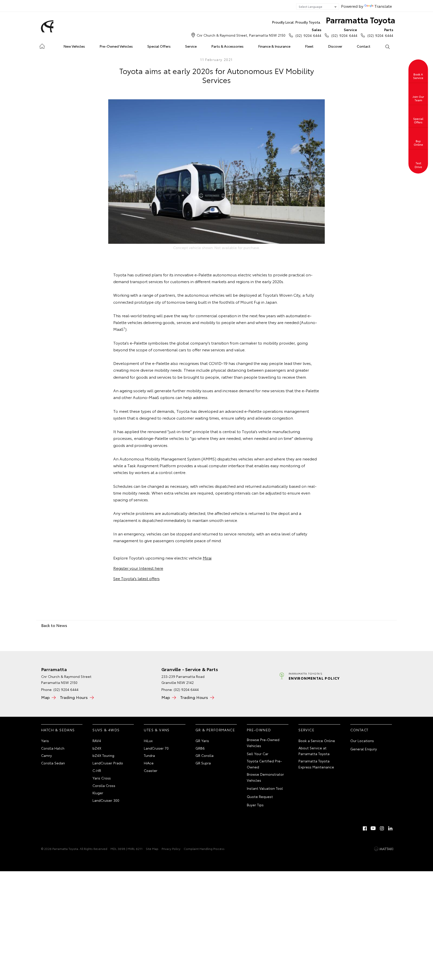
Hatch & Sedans (58, 729)
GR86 (200, 748)
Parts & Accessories (227, 46)
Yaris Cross (101, 777)
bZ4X (96, 748)
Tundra (149, 755)
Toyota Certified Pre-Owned (264, 763)
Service (191, 46)
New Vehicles (74, 46)
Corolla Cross (103, 785)
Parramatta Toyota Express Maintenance (316, 763)
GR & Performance (215, 729)
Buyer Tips (255, 804)
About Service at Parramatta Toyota (314, 750)
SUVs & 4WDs (106, 729)
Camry (46, 755)
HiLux (148, 740)
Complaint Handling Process (204, 848)
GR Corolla (204, 755)
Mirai (207, 558)
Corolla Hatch (52, 748)
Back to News (54, 625)
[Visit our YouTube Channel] (373, 828)
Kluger (97, 792)
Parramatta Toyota (333, 19)
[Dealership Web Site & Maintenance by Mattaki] (383, 849)
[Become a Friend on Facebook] (365, 828)
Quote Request (260, 796)
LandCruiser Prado (107, 762)
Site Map (152, 848)
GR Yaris (202, 740)
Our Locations (362, 740)
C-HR (96, 770)
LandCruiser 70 (156, 748)
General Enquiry (363, 748)
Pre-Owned (259, 729)
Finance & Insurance (274, 46)
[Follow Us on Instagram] (382, 828)
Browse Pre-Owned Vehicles (263, 742)
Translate (383, 6)
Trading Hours (74, 697)
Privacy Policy (171, 848)
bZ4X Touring (103, 755)
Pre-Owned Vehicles (116, 46)
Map (45, 697)
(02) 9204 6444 (308, 32)
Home (42, 45)
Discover (335, 46)
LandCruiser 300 (105, 800)
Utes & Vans (156, 729)
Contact (363, 46)
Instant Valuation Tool (265, 788)
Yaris (45, 740)
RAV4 (96, 740)
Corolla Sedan (53, 762)
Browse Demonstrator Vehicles (265, 777)
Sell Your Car (257, 753)
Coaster (150, 770)
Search (387, 46)
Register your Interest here (138, 568)
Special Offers (159, 46)
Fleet (309, 46)
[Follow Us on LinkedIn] (390, 828)
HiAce (149, 762)
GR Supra (203, 762)
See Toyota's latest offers (136, 578)
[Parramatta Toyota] (46, 26)
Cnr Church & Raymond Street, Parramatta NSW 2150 (241, 35)
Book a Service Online (316, 740)
